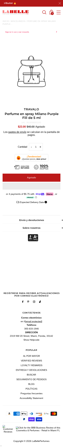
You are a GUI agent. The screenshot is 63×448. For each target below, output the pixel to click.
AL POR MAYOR (31, 356)
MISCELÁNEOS (18, 21)
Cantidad (22, 146)
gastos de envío (17, 132)
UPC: (23, 123)
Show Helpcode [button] (31, 340)
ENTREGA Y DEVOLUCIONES (31, 370)
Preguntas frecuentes (31, 393)
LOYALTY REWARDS (31, 365)
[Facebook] (22, 302)
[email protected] (33, 321)
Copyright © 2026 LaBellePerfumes (31, 441)
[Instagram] (34, 302)
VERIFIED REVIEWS (31, 360)
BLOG (31, 384)
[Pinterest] (28, 302)
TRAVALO (31, 109)
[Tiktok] (40, 302)
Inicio (6, 21)
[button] (31, 186)
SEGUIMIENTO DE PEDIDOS (31, 379)
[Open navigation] (59, 12)
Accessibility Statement (31, 398)
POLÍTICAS (31, 388)
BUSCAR (31, 374)
